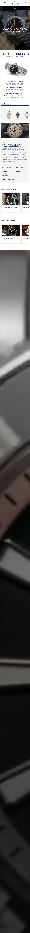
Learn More (7, 45)
